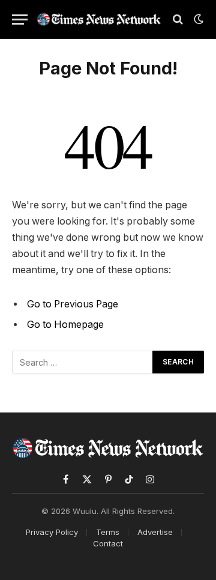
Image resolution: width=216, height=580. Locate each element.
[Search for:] (83, 362)
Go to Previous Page (72, 304)
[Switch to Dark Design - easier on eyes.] (197, 19)
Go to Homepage (65, 324)
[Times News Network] (99, 19)
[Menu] (20, 19)
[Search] (177, 19)
